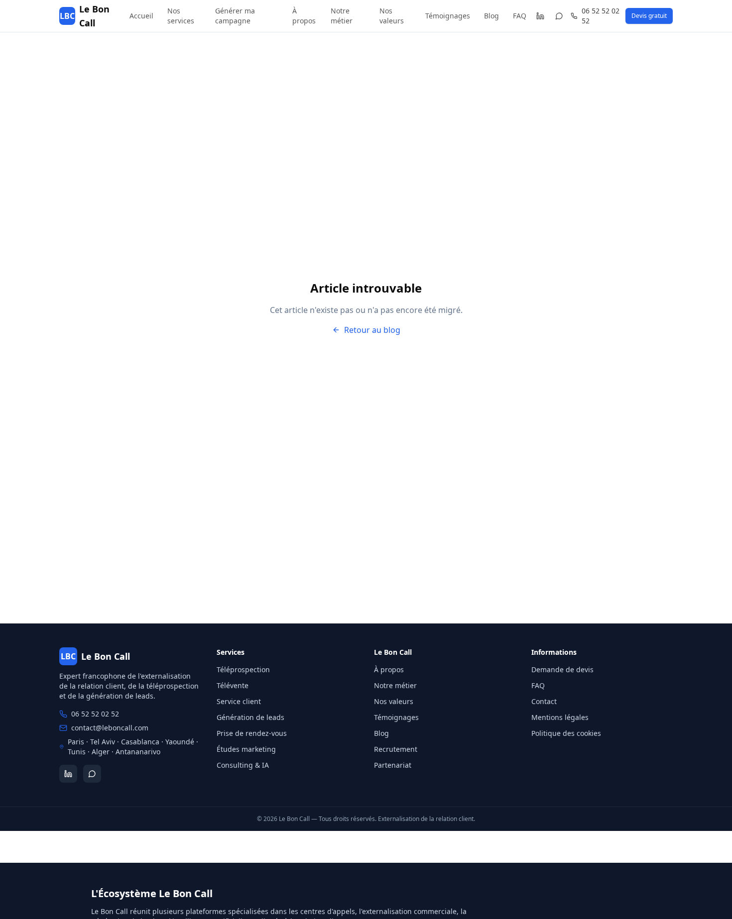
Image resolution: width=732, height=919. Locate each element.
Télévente (232, 685)
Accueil (141, 15)
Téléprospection (243, 669)
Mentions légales (560, 717)
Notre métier (342, 15)
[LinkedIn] (540, 16)
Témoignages (447, 15)
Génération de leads (250, 717)
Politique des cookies (566, 733)
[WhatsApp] (559, 16)
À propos (304, 15)
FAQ (519, 15)
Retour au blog (372, 329)
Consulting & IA (243, 765)
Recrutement (395, 749)
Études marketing (246, 749)
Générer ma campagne (235, 15)
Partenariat (392, 765)
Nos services (180, 15)
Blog (491, 15)
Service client (239, 701)
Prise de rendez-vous (252, 733)
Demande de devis (562, 669)
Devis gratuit (649, 15)
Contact (544, 701)
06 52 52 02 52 (600, 15)
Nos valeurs (391, 15)
